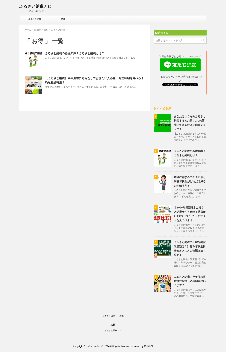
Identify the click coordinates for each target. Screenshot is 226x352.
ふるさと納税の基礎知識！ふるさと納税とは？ (74, 53)
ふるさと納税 (34, 19)
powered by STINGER (142, 346)
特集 (63, 19)
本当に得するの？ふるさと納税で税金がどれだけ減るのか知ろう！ (190, 181)
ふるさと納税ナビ (35, 6)
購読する (162, 32)
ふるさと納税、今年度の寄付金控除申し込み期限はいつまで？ (190, 281)
